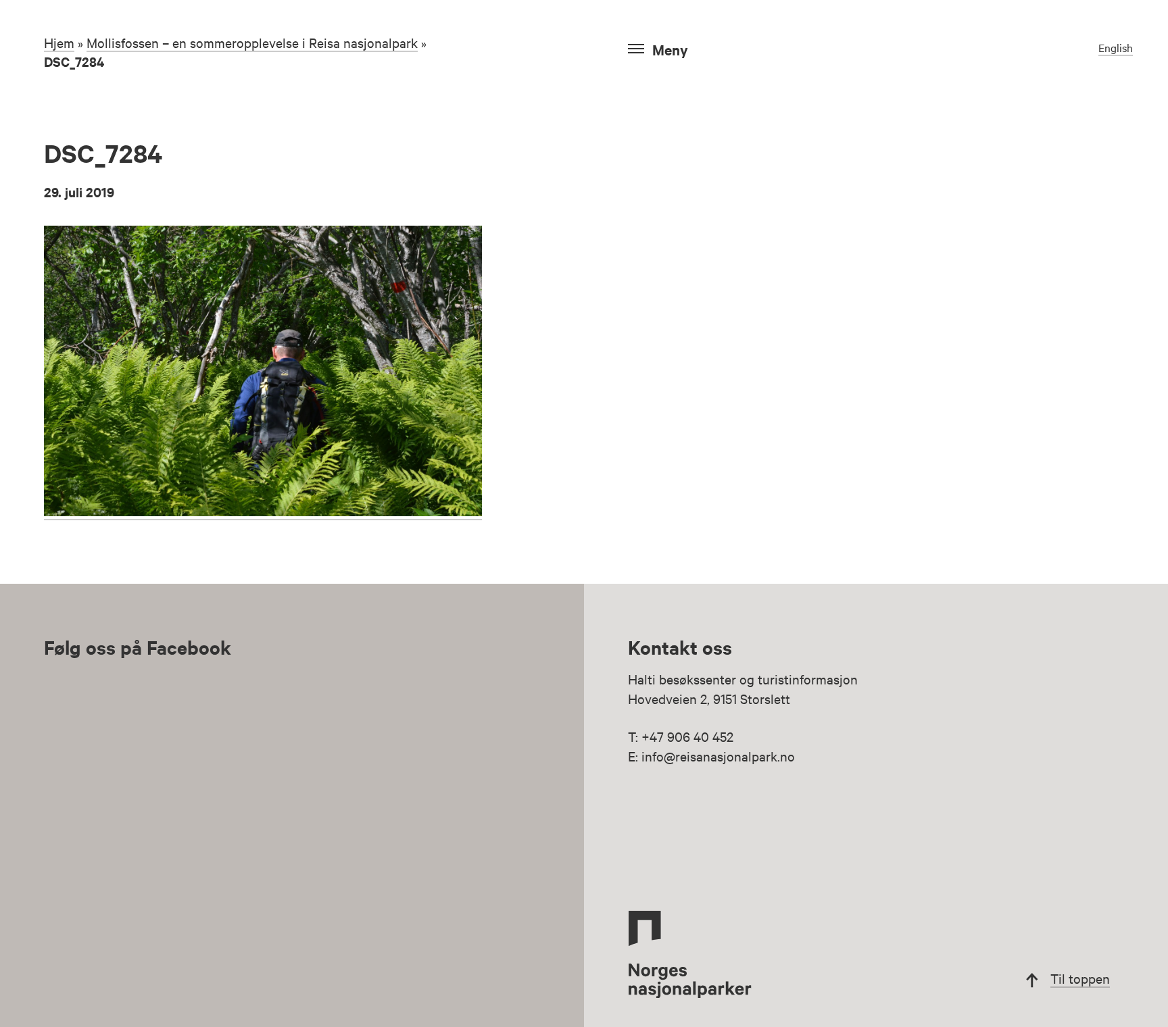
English (1115, 47)
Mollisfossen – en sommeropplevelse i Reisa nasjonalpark (252, 42)
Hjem (59, 42)
